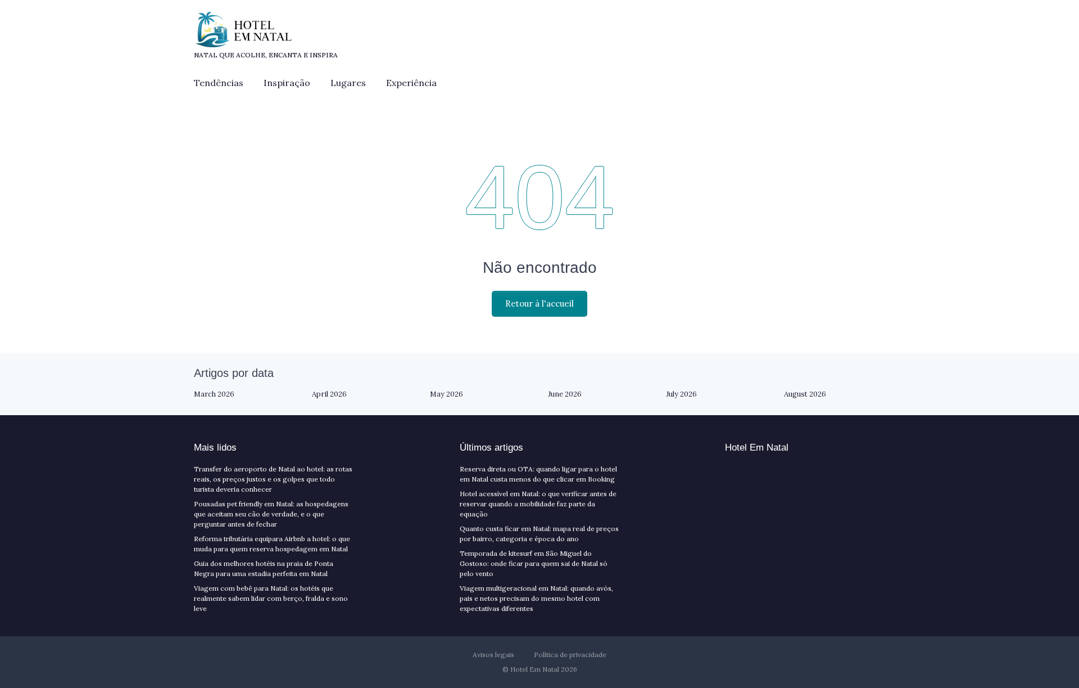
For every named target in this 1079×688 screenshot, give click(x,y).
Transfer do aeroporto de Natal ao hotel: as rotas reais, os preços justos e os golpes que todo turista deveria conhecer (273, 479)
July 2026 (681, 394)
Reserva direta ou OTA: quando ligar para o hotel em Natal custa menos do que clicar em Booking (538, 474)
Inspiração (287, 82)
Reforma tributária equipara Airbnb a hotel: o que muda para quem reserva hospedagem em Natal (272, 543)
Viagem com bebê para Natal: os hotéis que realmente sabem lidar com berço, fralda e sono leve (271, 598)
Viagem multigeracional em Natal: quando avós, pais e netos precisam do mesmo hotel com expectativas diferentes (536, 598)
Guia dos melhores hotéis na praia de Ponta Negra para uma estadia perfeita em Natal (263, 568)
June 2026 (565, 394)
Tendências (218, 82)
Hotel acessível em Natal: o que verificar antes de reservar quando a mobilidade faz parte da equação (538, 503)
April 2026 (329, 394)
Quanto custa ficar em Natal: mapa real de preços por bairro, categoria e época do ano (539, 533)
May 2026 (446, 394)
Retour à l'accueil (539, 303)
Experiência (411, 82)
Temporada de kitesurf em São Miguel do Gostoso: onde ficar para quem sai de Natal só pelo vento (533, 563)
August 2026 (805, 394)
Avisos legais (493, 654)
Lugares (348, 82)
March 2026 (214, 394)
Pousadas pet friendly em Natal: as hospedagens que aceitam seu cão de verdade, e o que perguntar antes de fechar (271, 514)
